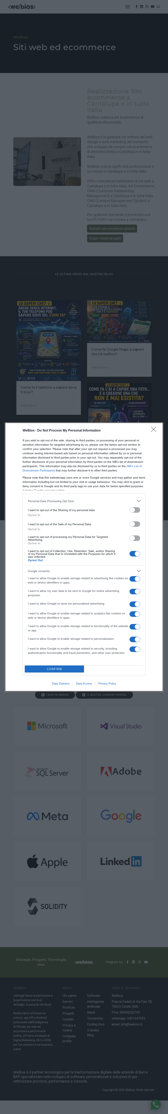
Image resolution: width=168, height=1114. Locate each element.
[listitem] (84, 501)
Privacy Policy (107, 683)
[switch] (134, 510)
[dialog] (84, 557)
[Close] (155, 431)
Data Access (84, 683)
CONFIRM (54, 669)
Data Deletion (61, 683)
